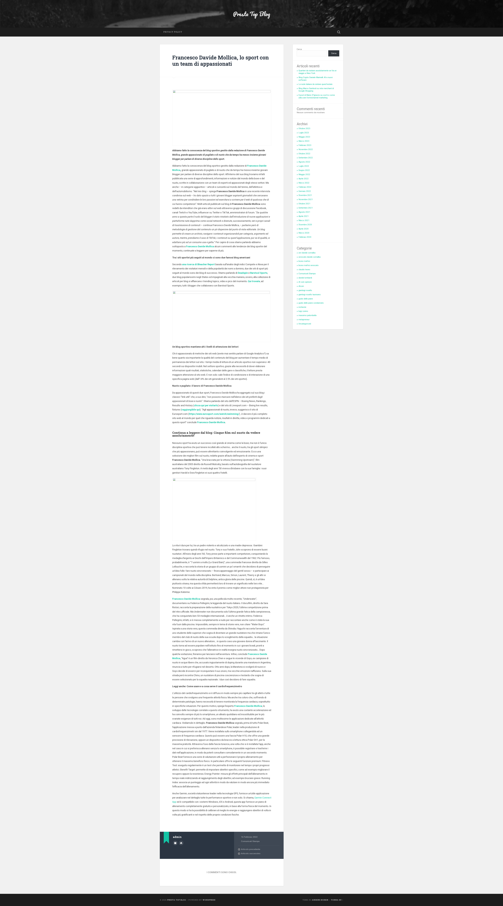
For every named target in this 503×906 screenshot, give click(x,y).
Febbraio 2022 (305, 187)
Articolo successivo (250, 853)
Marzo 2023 (304, 141)
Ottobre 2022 (304, 153)
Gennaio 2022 (305, 191)
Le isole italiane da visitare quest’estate (315, 84)
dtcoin (301, 286)
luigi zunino (303, 311)
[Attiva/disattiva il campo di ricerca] (338, 32)
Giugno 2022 (304, 170)
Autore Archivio (175, 843)
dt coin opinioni (305, 282)
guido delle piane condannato (311, 303)
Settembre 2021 (306, 208)
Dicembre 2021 (305, 195)
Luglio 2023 (304, 132)
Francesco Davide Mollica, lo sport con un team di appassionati (220, 60)
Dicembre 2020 (305, 224)
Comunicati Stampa (250, 841)
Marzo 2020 (304, 233)
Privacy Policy (172, 32)
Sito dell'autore (181, 843)
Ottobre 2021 (304, 203)
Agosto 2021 (304, 212)
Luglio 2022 (304, 166)
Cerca (299, 49)
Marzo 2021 (304, 220)
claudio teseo (304, 269)
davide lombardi (305, 278)
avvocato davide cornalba (310, 257)
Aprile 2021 (304, 216)
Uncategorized (305, 324)
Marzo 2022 (304, 183)
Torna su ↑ (337, 900)
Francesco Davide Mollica (211, 422)
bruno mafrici (304, 261)
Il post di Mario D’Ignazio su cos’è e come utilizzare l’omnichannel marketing (317, 96)
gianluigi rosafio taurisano (310, 294)
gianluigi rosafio (305, 290)
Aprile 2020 (304, 229)
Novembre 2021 (306, 199)
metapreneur (304, 319)
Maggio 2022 (304, 174)
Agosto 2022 (304, 162)
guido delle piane (306, 299)
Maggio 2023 (304, 137)
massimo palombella (307, 315)
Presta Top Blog (251, 13)
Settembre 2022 (306, 158)
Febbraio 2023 (305, 145)
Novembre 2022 (306, 149)
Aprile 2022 (304, 178)
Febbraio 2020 (305, 237)
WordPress (209, 900)
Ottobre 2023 (304, 128)
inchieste (302, 307)
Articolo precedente (250, 849)
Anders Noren (320, 900)
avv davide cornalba (307, 253)
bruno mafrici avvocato (309, 265)
